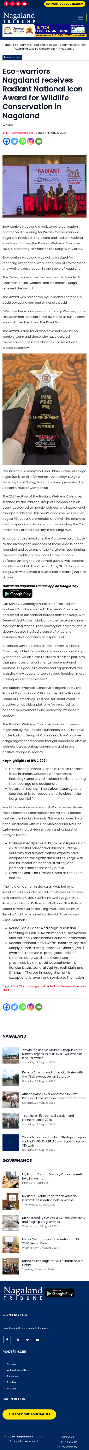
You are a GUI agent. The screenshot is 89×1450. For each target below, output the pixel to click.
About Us (68, 1437)
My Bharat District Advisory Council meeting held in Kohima (53, 1177)
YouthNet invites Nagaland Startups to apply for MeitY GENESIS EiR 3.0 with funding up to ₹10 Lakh (54, 1141)
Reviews (12, 1376)
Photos (11, 1382)
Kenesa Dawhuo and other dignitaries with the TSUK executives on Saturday (52, 1075)
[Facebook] (6, 3)
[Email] (38, 141)
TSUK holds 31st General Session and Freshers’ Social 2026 (48, 1118)
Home (6, 45)
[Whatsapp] (22, 141)
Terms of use (68, 1442)
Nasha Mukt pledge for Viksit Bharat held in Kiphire (52, 1263)
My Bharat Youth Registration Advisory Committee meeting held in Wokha (49, 1198)
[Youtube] (24, 3)
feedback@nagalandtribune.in (25, 1328)
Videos (12, 1388)
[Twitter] (18, 3)
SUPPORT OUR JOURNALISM (64, 4)
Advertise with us (18, 1370)
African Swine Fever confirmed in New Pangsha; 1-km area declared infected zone (53, 1096)
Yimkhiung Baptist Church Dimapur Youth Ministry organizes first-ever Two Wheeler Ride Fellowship (52, 1054)
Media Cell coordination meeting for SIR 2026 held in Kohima (50, 1241)
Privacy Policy (68, 1447)
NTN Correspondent (19, 133)
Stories (11, 1364)
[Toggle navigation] (81, 18)
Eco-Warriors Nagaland (29, 986)
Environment (12, 57)
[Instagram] (12, 3)
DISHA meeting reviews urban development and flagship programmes (53, 1220)
